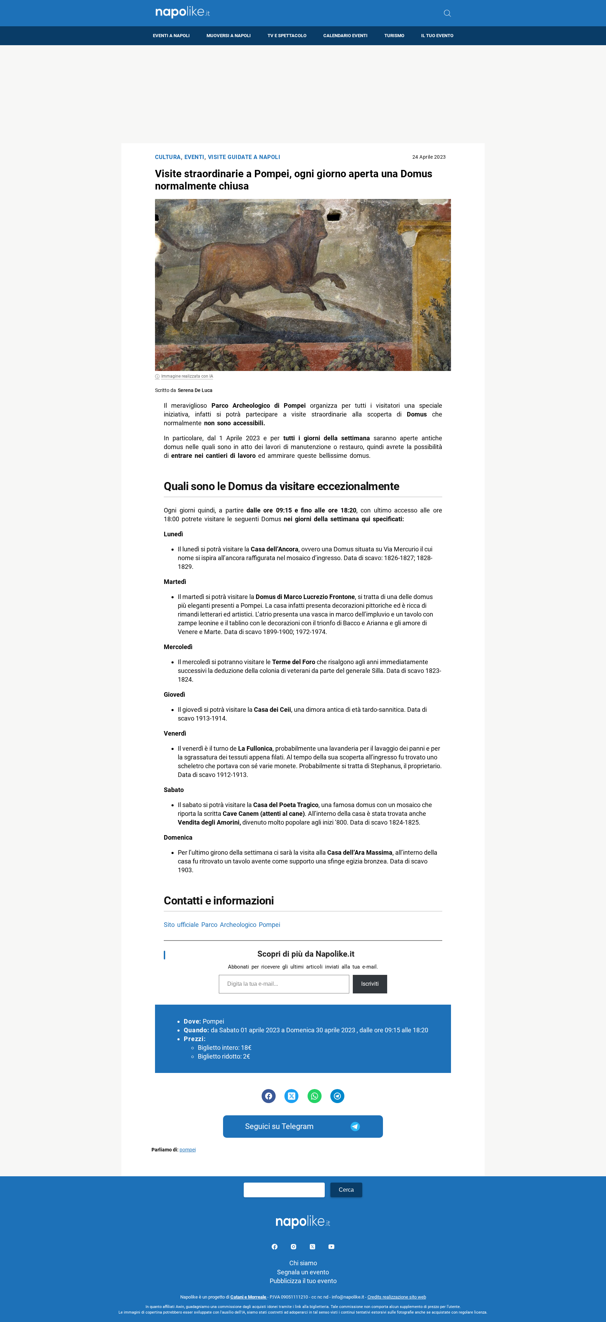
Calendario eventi (345, 35)
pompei (188, 1150)
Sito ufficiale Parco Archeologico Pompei (222, 924)
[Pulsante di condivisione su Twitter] (291, 1096)
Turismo (394, 35)
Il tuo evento (437, 35)
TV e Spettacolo (287, 35)
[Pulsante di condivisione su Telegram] (337, 1096)
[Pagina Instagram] (294, 1248)
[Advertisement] (303, 94)
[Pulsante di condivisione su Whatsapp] (315, 1096)
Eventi (194, 157)
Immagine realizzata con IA (187, 376)
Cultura (168, 157)
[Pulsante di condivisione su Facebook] (269, 1096)
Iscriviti (370, 983)
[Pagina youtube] (331, 1248)
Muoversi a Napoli (229, 35)
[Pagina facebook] (275, 1248)
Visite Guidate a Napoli (244, 157)
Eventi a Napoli (171, 35)
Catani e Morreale (248, 1297)
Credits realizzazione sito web (397, 1297)
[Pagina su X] (313, 1248)
